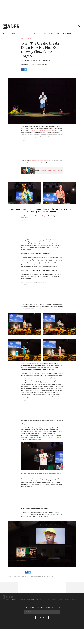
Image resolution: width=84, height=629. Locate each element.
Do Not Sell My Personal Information (42, 625)
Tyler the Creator (48, 576)
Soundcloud (49, 600)
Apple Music (73, 599)
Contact (8, 599)
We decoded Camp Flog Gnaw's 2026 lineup (51, 170)
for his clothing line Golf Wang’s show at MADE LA (43, 130)
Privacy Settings (28, 625)
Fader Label (8, 600)
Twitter (63, 33)
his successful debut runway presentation (39, 160)
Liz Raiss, (35, 576)
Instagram (66, 599)
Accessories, (11, 576)
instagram (70, 33)
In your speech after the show (29, 363)
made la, (40, 576)
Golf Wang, (30, 576)
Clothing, (17, 576)
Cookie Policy (39, 599)
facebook (65, 33)
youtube (68, 33)
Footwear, (23, 576)
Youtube (60, 599)
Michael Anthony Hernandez (39, 64)
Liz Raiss (24, 64)
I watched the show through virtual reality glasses (34, 216)
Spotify (55, 600)
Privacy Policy (30, 599)
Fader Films (16, 600)
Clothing (28, 38)
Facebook (54, 599)
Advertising (14, 599)
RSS (60, 600)
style (22, 38)
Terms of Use (22, 599)
